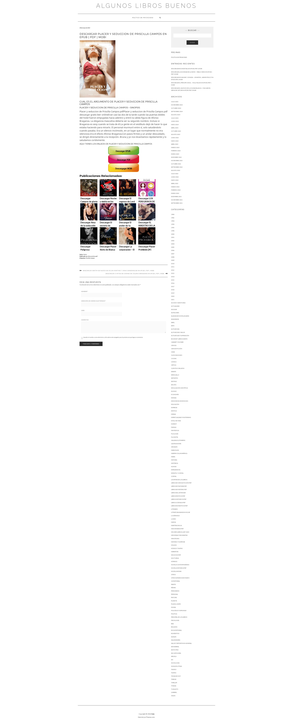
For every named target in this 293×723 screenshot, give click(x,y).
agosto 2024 (175, 115)
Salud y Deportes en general (181, 643)
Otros (173, 574)
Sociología (175, 663)
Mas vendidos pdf (177, 529)
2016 (172, 283)
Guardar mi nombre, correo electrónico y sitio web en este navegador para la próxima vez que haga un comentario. (113, 337)
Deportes (174, 378)
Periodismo (175, 591)
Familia (173, 427)
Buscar (192, 42)
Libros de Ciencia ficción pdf (181, 483)
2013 (172, 273)
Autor (85, 254)
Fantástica (175, 430)
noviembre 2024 (177, 105)
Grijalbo (174, 447)
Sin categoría (176, 653)
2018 (172, 290)
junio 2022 (175, 177)
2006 (172, 250)
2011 (172, 267)
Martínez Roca (176, 525)
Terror (173, 679)
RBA (172, 624)
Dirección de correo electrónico (93, 301)
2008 (172, 257)
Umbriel (174, 692)
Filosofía (174, 437)
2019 (172, 293)
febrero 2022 (176, 190)
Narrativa (174, 551)
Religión (174, 627)
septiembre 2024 (177, 111)
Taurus (173, 669)
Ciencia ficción (176, 348)
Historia (174, 460)
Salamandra (175, 640)
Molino (174, 545)
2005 (172, 247)
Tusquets (174, 689)
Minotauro (175, 538)
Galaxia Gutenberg (178, 440)
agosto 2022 (175, 170)
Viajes (173, 696)
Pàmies (173, 587)
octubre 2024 (176, 108)
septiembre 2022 (177, 167)
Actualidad (175, 306)
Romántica (175, 633)
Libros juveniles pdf (178, 502)
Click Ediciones (176, 355)
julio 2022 (174, 173)
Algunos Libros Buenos (146, 5)
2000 (172, 234)
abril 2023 (174, 144)
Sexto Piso (175, 650)
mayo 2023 (175, 141)
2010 (172, 263)
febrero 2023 (176, 151)
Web (82, 310)
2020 (172, 296)
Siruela (173, 656)
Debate (173, 371)
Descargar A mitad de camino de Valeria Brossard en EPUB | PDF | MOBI (135, 273)
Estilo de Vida (176, 421)
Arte (172, 326)
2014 (172, 276)
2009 (172, 260)
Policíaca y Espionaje (178, 610)
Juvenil (173, 476)
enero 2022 (175, 193)
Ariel (173, 322)
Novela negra (176, 571)
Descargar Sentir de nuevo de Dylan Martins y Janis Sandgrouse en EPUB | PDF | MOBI (118, 270)
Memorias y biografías (179, 535)
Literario (174, 509)
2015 (172, 280)
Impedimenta (175, 470)
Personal (174, 594)
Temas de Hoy (176, 676)
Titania (173, 686)
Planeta (174, 601)
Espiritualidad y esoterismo (181, 417)
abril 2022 (174, 183)
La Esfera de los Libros (179, 479)
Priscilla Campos (90, 258)
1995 (172, 227)
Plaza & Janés (176, 604)
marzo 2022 (175, 187)
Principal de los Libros (179, 617)
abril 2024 (174, 128)
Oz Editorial (175, 581)
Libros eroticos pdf (92, 256)
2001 (172, 237)
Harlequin (175, 450)
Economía (175, 394)
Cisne (173, 352)
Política (174, 614)
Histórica (174, 463)
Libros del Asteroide (178, 493)
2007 (172, 254)
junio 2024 (175, 121)
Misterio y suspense (178, 542)
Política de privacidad (142, 17)
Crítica (173, 365)
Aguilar (174, 309)
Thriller (174, 682)
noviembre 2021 (177, 200)
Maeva (173, 522)
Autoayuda (175, 329)
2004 (172, 244)
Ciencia (173, 345)
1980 (172, 214)
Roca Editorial (176, 630)
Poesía (173, 607)
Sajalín (173, 637)
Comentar (85, 320)
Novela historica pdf (178, 568)
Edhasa (173, 398)
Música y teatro (177, 548)
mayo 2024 (175, 124)
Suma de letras (176, 666)
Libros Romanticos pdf (179, 506)
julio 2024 (174, 118)
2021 (172, 299)
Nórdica (174, 561)
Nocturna (175, 558)
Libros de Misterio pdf (179, 489)
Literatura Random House (180, 512)
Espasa (173, 414)
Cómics (173, 362)
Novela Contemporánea (180, 565)
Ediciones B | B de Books (179, 401)
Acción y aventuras (178, 303)
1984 (172, 221)
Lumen (173, 519)
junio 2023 (175, 137)
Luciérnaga (175, 515)
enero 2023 (175, 154)
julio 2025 (174, 101)
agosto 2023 (175, 134)
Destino (174, 381)
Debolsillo (175, 375)
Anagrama (175, 319)
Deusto (173, 385)
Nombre (84, 291)
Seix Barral (175, 646)
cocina (173, 358)
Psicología (175, 620)
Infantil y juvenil (177, 473)
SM (172, 660)
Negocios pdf (176, 555)
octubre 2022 (176, 164)
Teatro (173, 673)
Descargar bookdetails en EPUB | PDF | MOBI (186, 68)
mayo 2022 (175, 180)
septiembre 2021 (177, 203)
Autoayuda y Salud (178, 332)
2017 (172, 286)
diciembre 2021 (176, 196)
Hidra (173, 457)
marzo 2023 (175, 147)
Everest (174, 424)
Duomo (174, 391)
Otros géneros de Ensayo (180, 578)
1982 (172, 218)
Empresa (174, 407)
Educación (175, 404)
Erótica (174, 411)
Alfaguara (175, 312)
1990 (172, 224)
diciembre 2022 (176, 157)
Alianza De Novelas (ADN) (180, 316)
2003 (172, 240)
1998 (172, 231)
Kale (153, 714)
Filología (174, 434)
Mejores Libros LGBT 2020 (180, 532)
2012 (172, 270)
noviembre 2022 (177, 160)
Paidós (173, 584)
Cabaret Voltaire (177, 342)
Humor (173, 466)
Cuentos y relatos (177, 368)
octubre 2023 (176, 131)
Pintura (174, 597)
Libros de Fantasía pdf (179, 486)
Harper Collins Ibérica (179, 453)
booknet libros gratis (179, 339)
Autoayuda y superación (180, 335)
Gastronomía (176, 443)
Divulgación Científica (179, 388)
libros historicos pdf (178, 499)
